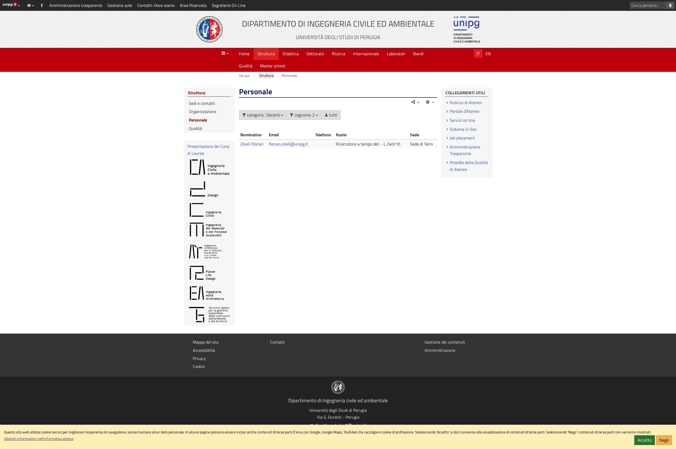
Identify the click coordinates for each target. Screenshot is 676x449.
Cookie (199, 366)
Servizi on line (462, 120)
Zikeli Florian (252, 144)
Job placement (462, 138)
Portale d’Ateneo (464, 111)
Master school (272, 66)
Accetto (644, 440)
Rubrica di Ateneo (466, 102)
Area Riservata (193, 5)
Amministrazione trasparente (75, 5)
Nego (664, 440)
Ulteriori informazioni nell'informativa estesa (38, 438)
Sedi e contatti (202, 103)
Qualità (245, 66)
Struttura (266, 53)
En (488, 53)
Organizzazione (202, 111)
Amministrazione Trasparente (465, 150)
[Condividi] (415, 102)
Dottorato (315, 53)
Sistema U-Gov (463, 129)
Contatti (277, 342)
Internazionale (366, 53)
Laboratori (396, 53)
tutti (332, 115)
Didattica (291, 53)
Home (244, 53)
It (478, 53)
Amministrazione (440, 350)
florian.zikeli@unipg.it (288, 144)
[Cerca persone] (670, 5)
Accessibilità (204, 350)
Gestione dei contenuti (445, 342)
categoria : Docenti (263, 115)
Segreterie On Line (229, 5)
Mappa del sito (206, 342)
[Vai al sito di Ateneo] (209, 29)
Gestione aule (119, 5)
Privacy (199, 358)
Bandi (418, 53)
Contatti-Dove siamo (156, 5)
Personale (198, 120)
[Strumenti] (429, 102)
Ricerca (338, 53)
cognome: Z (304, 115)
